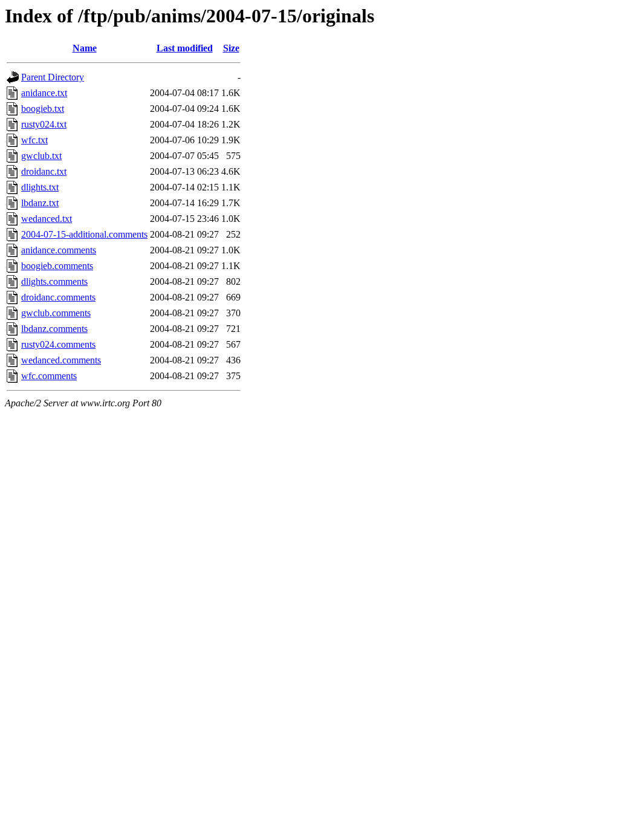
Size (231, 48)
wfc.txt (34, 140)
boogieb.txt (42, 108)
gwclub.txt (41, 156)
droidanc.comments (58, 297)
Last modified (185, 48)
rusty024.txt (43, 124)
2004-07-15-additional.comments (84, 234)
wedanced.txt (46, 218)
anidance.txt (44, 93)
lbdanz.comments (54, 329)
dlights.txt (40, 187)
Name (85, 48)
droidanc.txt (43, 171)
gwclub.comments (56, 313)
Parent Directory (52, 77)
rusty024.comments (58, 344)
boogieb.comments (57, 266)
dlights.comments (54, 281)
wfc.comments (49, 376)
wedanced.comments (61, 360)
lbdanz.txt (40, 203)
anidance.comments (58, 250)
